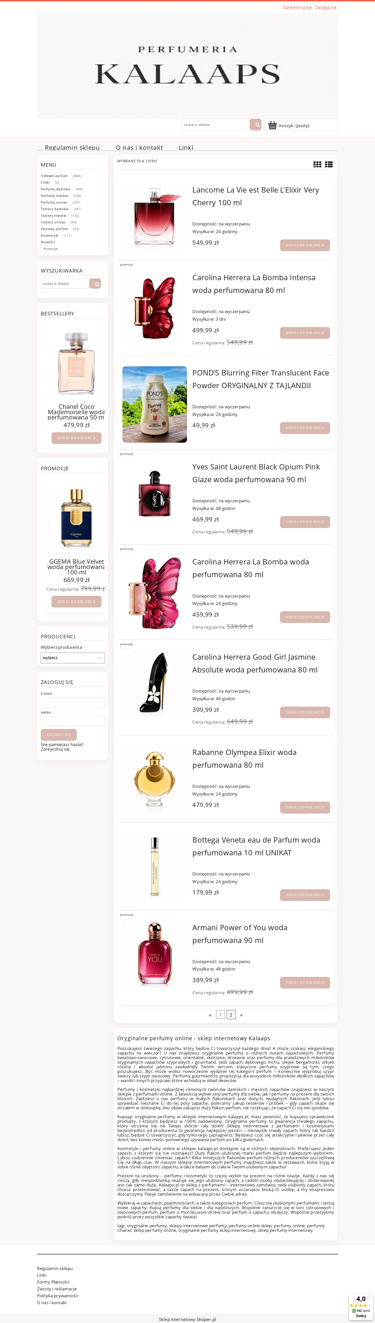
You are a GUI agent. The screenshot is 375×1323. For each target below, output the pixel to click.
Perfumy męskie (54, 195)
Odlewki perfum (54, 175)
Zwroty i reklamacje (57, 1289)
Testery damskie (55, 209)
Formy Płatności (53, 1282)
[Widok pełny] (329, 164)
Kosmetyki (50, 235)
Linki (41, 1275)
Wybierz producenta (61, 647)
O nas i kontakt (52, 1302)
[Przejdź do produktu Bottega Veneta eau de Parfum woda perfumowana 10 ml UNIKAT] (154, 866)
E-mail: (47, 693)
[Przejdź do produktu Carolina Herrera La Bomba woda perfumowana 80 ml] (154, 593)
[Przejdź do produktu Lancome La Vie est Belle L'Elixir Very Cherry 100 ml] (154, 216)
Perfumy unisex (54, 202)
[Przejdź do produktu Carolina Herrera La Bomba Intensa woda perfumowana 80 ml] (154, 309)
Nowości (48, 242)
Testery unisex (53, 222)
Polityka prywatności (57, 1296)
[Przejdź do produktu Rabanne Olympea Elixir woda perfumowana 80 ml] (154, 779)
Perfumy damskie (55, 189)
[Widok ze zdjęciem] (317, 164)
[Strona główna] (187, 65)
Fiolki (45, 182)
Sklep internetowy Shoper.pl (187, 1319)
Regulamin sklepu (55, 1268)
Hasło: (46, 712)
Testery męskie (53, 215)
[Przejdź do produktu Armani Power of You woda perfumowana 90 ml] (154, 954)
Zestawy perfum (54, 228)
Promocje (51, 249)
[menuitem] (72, 147)
